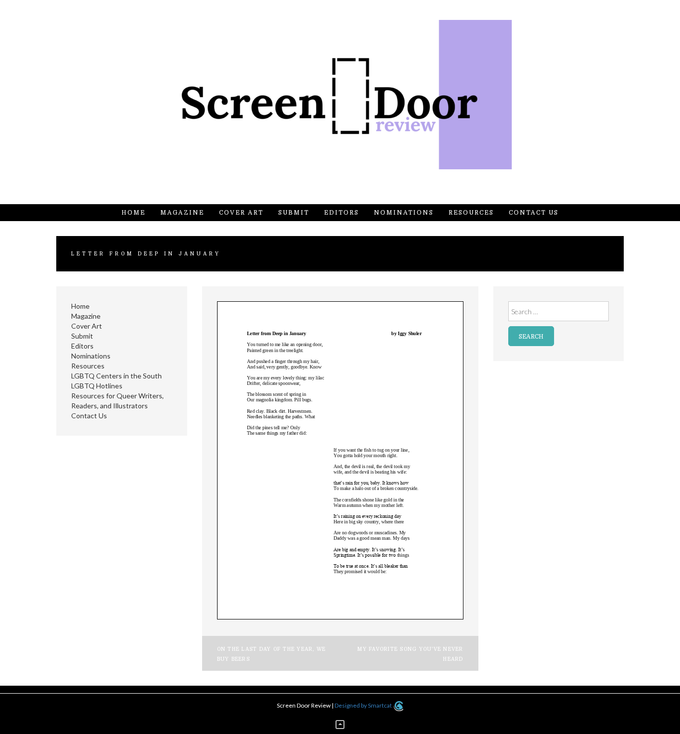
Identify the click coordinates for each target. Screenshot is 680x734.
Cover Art (241, 212)
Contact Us (534, 212)
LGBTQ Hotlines (96, 385)
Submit (293, 212)
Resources (471, 212)
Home (133, 212)
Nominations (404, 212)
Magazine (182, 212)
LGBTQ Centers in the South (116, 375)
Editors (341, 212)
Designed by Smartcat (364, 705)
